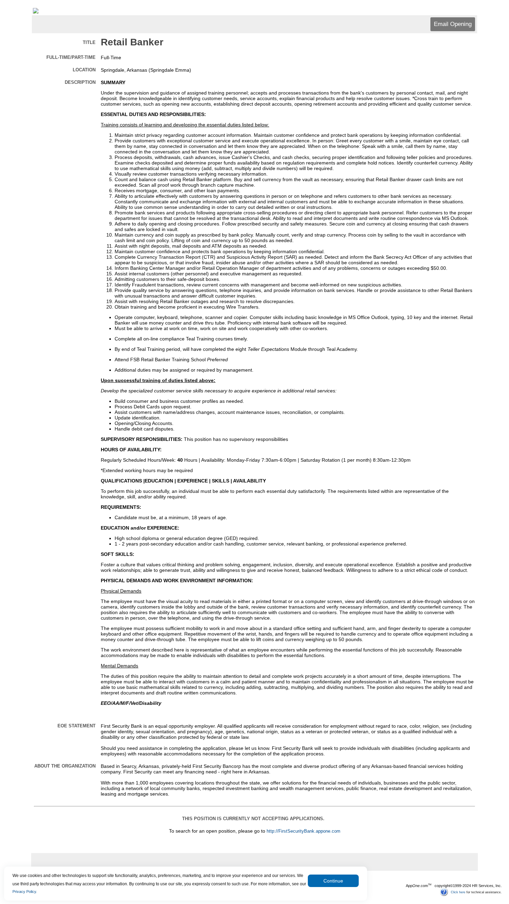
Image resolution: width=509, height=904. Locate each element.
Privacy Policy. (24, 891)
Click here (458, 892)
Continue (333, 881)
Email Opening (453, 24)
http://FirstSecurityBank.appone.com (303, 831)
